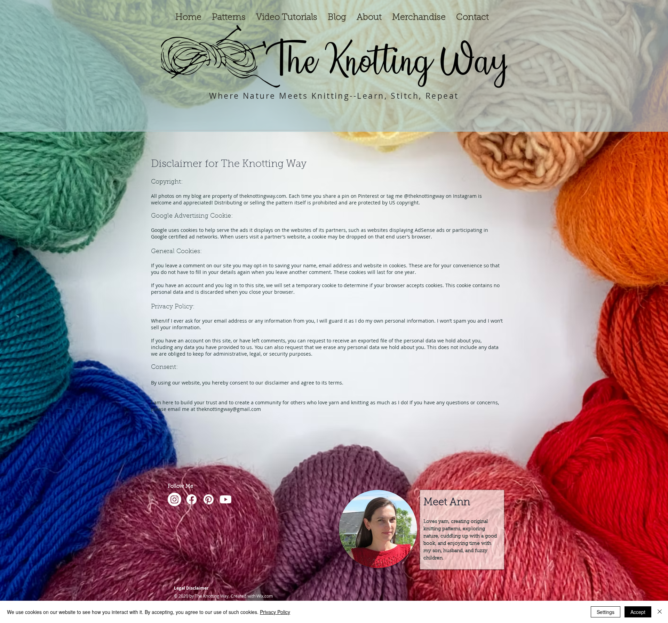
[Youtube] (225, 499)
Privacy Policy (275, 611)
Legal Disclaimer (191, 588)
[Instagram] (174, 499)
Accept (637, 611)
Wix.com (264, 596)
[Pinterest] (208, 499)
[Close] (659, 611)
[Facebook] (191, 499)
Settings (605, 611)
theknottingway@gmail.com (229, 409)
